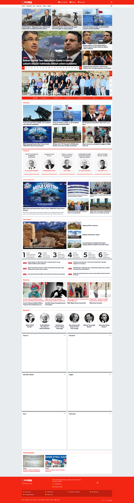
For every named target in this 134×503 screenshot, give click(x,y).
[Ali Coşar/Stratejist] (84, 164)
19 (75, 67)
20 (78, 67)
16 (66, 67)
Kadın (58, 499)
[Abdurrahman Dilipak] (49, 164)
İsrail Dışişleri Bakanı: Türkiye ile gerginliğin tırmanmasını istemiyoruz (61, 256)
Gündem (75, 252)
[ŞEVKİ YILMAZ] (67, 164)
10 (49, 67)
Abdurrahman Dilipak (49, 170)
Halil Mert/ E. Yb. (102, 170)
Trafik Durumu (50, 491)
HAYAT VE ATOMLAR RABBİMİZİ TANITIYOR (31, 156)
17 (69, 67)
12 (54, 67)
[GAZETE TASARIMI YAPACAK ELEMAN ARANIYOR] (55, 461)
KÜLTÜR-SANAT (28, 374)
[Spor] (64, 413)
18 (72, 67)
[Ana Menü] (111, 6)
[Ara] (111, 2)
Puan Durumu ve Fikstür (74, 491)
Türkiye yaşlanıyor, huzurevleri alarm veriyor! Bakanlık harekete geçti (31, 256)
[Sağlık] (110, 374)
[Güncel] (64, 335)
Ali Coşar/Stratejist (85, 170)
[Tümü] (110, 280)
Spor (34, 6)
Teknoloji (28, 6)
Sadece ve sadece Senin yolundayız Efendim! (67, 156)
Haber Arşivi (50, 494)
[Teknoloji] (110, 413)
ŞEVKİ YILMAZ (67, 170)
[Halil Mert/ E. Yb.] (102, 164)
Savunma (45, 252)
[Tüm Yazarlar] (110, 150)
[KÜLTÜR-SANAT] (64, 374)
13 (57, 67)
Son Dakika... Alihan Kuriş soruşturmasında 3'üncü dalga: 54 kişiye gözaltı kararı (77, 256)
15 (63, 67)
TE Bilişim (110, 500)
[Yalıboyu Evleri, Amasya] (74, 225)
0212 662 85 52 (57, 484)
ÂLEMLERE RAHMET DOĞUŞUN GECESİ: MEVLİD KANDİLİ (85, 156)
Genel (23, 6)
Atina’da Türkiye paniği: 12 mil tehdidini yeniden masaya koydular (46, 256)
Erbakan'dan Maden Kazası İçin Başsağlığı (91, 256)
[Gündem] (110, 335)
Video (74, 2)
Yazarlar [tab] (26, 150)
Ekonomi (39, 6)
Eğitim (49, 6)
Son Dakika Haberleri (29, 494)
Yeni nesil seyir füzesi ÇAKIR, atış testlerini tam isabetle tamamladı (46, 274)
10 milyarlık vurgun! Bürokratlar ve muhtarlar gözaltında (107, 256)
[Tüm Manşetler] (110, 179)
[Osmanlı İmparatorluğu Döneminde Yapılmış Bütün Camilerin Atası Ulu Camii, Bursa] (74, 243)
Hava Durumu (28, 491)
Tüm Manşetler (94, 491)
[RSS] (97, 483)
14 (60, 67)
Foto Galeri (63, 2)
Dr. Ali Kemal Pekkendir (31, 170)
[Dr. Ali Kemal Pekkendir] (31, 164)
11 (52, 67)
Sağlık (71, 374)
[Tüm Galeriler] (110, 219)
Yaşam (44, 6)
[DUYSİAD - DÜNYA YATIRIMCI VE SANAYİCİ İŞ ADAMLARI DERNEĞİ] (33, 461)
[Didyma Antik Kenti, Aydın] (74, 234)
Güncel (28, 252)
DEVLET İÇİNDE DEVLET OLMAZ (102, 155)
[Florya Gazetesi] (27, 2)
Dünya (59, 252)
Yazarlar (82, 2)
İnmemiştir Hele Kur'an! (49, 155)
